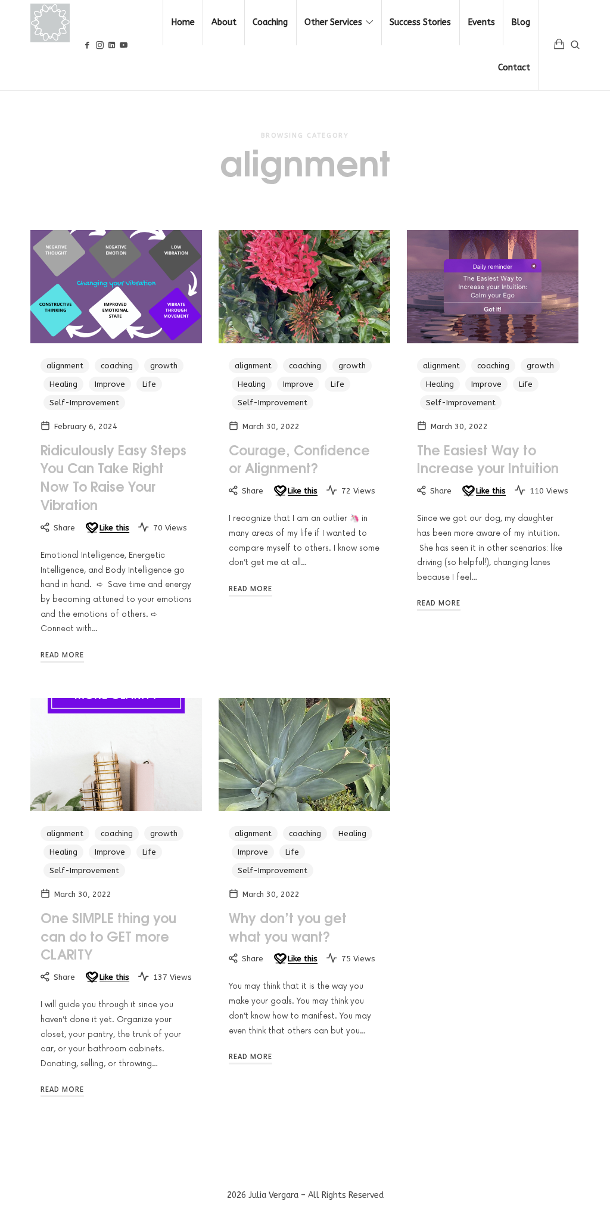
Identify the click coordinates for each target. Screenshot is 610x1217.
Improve (110, 384)
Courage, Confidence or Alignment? (299, 458)
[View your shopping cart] (559, 45)
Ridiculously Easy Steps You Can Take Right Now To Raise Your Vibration (113, 476)
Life (149, 384)
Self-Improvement (84, 402)
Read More (62, 655)
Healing (63, 384)
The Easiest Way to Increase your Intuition (488, 458)
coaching (117, 365)
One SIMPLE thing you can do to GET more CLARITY (108, 935)
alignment (64, 365)
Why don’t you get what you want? (288, 926)
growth (164, 365)
